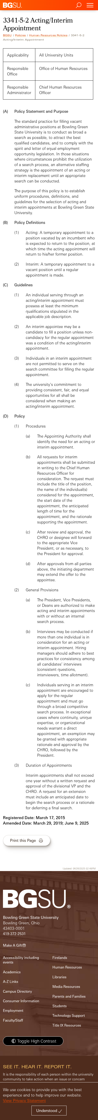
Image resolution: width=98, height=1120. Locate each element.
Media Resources (66, 986)
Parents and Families (69, 996)
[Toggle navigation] (90, 5)
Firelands (59, 958)
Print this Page (23, 840)
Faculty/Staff (13, 1020)
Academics (12, 972)
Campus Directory (17, 991)
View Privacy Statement (24, 1100)
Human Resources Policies (48, 35)
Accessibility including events (21, 960)
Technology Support (68, 1015)
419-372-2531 (14, 934)
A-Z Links (10, 981)
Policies (20, 35)
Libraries (59, 977)
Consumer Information (21, 1001)
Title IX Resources (66, 1025)
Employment (13, 1010)
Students (59, 1006)
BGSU (7, 35)
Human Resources (67, 967)
